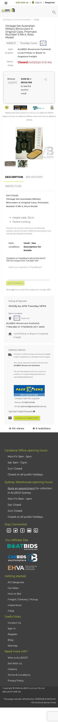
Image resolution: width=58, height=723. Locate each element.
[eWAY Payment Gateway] (20, 107)
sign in (14, 290)
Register (50, 2)
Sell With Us (15, 663)
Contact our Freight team (26, 418)
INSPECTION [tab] (13, 186)
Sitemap (13, 645)
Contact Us (14, 622)
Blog (10, 639)
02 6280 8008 (28, 402)
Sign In (38, 2)
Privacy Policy (16, 680)
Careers (12, 669)
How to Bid (14, 593)
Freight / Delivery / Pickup (23, 599)
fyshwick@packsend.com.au (33, 406)
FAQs (11, 610)
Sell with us (22, 2)
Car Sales (13, 588)
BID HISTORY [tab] (34, 177)
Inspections (14, 605)
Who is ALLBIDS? (18, 657)
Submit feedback (15, 283)
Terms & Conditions (19, 674)
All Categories (16, 582)
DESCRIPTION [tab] (14, 177)
